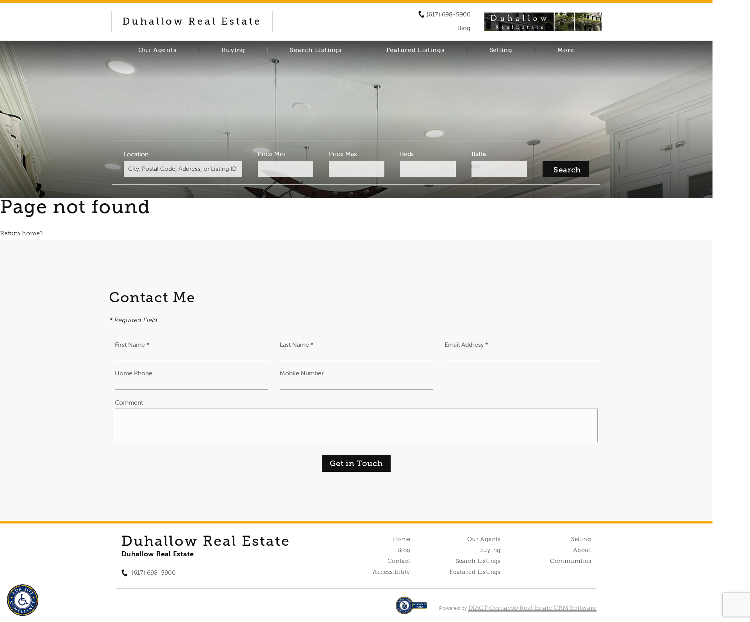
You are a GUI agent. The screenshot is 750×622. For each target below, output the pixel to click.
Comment (129, 402)
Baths (479, 154)
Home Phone (133, 373)
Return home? (21, 233)
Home (401, 539)
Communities (570, 561)
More (565, 50)
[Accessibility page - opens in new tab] (411, 609)
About (582, 550)
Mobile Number (302, 373)
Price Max (343, 154)
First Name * (132, 344)
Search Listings (315, 50)
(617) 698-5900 (449, 14)
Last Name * (297, 344)
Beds (407, 154)
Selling (500, 50)
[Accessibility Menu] (23, 600)
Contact (399, 561)
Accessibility (391, 571)
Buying (233, 50)
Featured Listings (415, 50)
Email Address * (466, 344)
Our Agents (157, 50)
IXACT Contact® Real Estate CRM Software (532, 607)
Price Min (271, 154)
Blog (404, 550)
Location (136, 154)
